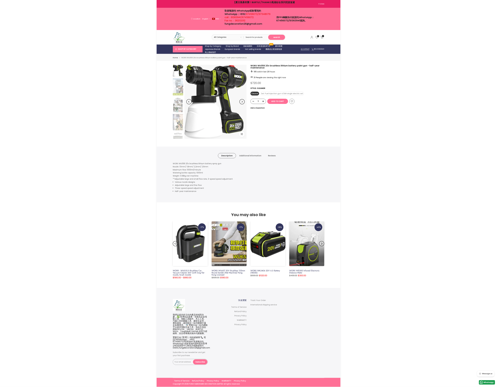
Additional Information (250, 155)
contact (306, 49)
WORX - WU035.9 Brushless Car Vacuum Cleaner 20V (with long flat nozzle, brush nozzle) (188, 272)
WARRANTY (242, 320)
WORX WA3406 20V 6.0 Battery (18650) (265, 271)
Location (196, 19)
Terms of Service (239, 307)
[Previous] (189, 101)
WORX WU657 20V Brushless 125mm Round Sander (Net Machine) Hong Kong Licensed (228, 272)
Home (175, 57)
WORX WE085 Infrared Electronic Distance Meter (304, 271)
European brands (232, 49)
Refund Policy (240, 311)
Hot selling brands (253, 49)
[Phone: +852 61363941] (313, 49)
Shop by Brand (232, 46)
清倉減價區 (247, 46)
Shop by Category (213, 46)
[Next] (242, 101)
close (176, 4)
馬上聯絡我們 (210, 52)
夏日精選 (278, 46)
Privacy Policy (240, 316)
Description (227, 155)
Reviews (272, 155)
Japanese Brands (212, 49)
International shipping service (263, 305)
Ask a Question (257, 108)
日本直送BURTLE (265, 46)
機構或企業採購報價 (274, 49)
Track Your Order (258, 300)
